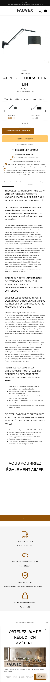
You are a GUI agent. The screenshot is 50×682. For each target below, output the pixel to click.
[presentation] (45, 111)
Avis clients (30, 183)
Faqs (42, 182)
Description (8, 182)
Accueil (24, 70)
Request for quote (25, 139)
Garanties (19, 182)
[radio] (13, 111)
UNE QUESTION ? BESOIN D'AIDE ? (25, 622)
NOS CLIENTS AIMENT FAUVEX (25, 615)
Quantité (25, 123)
